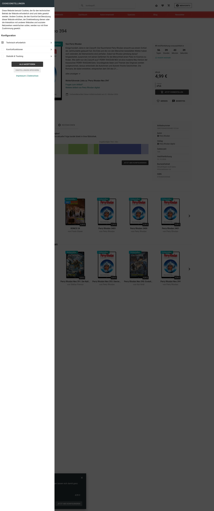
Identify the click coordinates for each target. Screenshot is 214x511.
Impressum (21, 76)
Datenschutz (32, 76)
